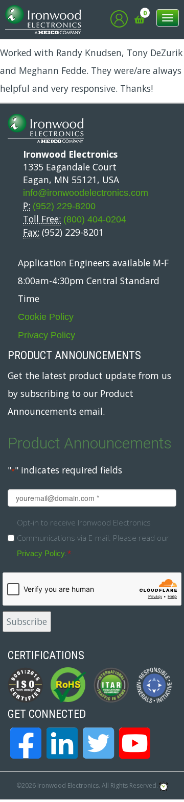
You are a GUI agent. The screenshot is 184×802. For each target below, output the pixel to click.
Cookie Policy (46, 317)
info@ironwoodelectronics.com (85, 193)
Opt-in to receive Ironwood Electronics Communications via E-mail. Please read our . (93, 537)
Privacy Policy (46, 335)
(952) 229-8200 (64, 206)
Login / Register (119, 19)
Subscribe (27, 621)
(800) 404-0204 (94, 219)
